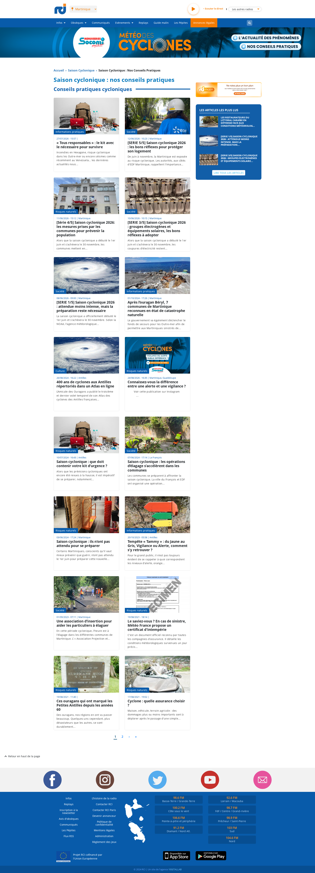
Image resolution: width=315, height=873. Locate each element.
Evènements (122, 22)
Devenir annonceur (104, 816)
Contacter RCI (104, 804)
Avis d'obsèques (69, 818)
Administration (104, 836)
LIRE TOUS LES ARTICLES (229, 172)
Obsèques (77, 22)
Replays (143, 22)
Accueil (59, 70)
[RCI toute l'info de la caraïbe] (60, 9)
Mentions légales (104, 830)
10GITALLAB (175, 869)
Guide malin (161, 22)
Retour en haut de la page (24, 756)
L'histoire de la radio (104, 798)
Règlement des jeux (104, 842)
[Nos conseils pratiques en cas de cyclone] (271, 47)
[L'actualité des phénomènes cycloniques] (266, 38)
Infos (59, 22)
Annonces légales (204, 22)
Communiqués (101, 22)
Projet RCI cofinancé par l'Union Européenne (87, 856)
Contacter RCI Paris (104, 810)
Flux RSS (69, 836)
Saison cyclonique (81, 70)
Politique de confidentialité (104, 823)
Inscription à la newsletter (69, 811)
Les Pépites (181, 22)
